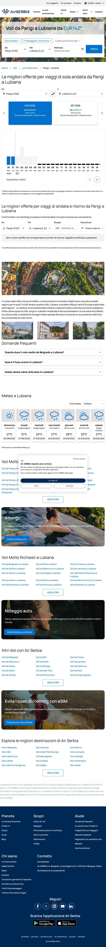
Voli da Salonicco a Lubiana (50, 568)
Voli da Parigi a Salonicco (14, 480)
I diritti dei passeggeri (12, 888)
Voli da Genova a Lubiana (48, 584)
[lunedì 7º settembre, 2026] (44, 164)
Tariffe (36, 843)
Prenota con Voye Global (19, 722)
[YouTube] (62, 906)
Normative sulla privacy (13, 884)
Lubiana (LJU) (37, 50)
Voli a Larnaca (77, 751)
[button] (38, 41)
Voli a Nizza (76, 747)
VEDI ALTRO (53, 499)
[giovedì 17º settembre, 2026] (88, 164)
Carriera (5, 875)
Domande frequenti (84, 821)
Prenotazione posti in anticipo (48, 830)
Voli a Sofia (7, 760)
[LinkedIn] (71, 906)
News (4, 870)
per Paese (25, 936)
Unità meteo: (75, 403)
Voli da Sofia (42, 661)
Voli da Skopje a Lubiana (48, 573)
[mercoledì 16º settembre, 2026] (83, 164)
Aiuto (4, 834)
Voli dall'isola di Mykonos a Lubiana (83, 574)
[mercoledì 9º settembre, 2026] (53, 164)
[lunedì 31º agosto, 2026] (13, 160)
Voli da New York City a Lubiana (86, 580)
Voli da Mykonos (78, 666)
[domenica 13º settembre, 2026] (70, 164)
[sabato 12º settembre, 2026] (66, 164)
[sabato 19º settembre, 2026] (97, 164)
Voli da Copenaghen (80, 674)
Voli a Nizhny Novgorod (14, 765)
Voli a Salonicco (10, 756)
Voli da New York (44, 670)
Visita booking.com (17, 539)
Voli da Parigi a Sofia (12, 484)
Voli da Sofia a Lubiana (13, 568)
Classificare (85, 222)
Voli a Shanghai (78, 760)
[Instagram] (54, 906)
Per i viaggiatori (52, 3)
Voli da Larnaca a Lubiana (83, 568)
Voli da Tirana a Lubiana (82, 564)
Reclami (78, 843)
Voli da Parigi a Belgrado (14, 468)
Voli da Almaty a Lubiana (82, 584)
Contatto (99, 12)
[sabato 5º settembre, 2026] (35, 160)
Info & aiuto (88, 12)
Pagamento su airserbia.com (88, 839)
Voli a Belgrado (9, 747)
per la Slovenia (29, 67)
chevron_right (102, 113)
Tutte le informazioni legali (14, 892)
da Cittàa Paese (61, 936)
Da (6, 47)
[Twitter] (46, 906)
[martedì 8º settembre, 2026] (48, 164)
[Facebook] (38, 906)
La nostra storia (9, 861)
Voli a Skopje (76, 756)
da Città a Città (46, 936)
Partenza (58, 47)
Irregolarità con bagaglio (86, 830)
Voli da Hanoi (8, 670)
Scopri (74, 11)
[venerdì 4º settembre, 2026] (30, 160)
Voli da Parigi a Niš (11, 472)
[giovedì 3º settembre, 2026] (26, 160)
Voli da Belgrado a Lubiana (15, 564)
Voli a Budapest (44, 756)
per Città (34, 936)
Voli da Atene (8, 666)
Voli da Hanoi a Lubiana (13, 580)
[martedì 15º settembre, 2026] (79, 164)
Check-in (64, 12)
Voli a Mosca (42, 747)
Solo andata (11, 40)
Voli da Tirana (77, 657)
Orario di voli (39, 821)
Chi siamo (77, 3)
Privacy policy (79, 458)
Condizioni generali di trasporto (16, 879)
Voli (15, 67)
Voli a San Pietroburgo (47, 751)
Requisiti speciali (83, 834)
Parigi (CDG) (11, 50)
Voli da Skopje (43, 666)
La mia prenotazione (48, 12)
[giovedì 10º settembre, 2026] (57, 164)
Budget (57, 222)
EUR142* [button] (72, 28)
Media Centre (8, 866)
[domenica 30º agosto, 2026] (8, 160)
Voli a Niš (6, 751)
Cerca (94, 48)
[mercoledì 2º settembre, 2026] (22, 156)
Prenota (36, 12)
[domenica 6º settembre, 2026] (39, 164)
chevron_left (4, 113)
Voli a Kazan (42, 760)
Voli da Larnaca (78, 661)
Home (5, 67)
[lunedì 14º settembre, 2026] (75, 164)
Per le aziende (66, 3)
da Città (72, 936)
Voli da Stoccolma (45, 674)
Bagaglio (38, 826)
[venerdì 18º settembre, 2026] (92, 164)
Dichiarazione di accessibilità (51, 870)
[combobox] (25, 93)
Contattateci (43, 861)
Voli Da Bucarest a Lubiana (15, 584)
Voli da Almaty (9, 674)
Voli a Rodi (75, 765)
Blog (4, 839)
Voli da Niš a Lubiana (46, 564)
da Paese (81, 936)
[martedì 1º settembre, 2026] (17, 160)
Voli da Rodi (76, 670)
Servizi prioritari (41, 834)
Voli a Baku (41, 765)
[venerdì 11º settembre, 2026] (61, 164)
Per (31, 47)
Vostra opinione (82, 848)
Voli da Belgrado (10, 657)
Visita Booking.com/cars (19, 632)
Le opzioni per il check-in (86, 826)
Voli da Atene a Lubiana (13, 573)
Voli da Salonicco (10, 661)
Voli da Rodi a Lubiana (47, 580)
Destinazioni (39, 839)
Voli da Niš (41, 657)
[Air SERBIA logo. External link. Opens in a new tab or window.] (22, 461)
